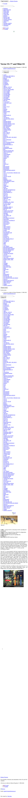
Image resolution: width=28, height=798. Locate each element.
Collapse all (6, 72)
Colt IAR (5, 254)
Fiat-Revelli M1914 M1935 (9, 170)
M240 (4, 268)
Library (4, 22)
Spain (4, 225)
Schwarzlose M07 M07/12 (9, 76)
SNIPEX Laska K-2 (7, 285)
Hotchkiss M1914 (7, 121)
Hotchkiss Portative (7, 125)
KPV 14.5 (5, 196)
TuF (4, 145)
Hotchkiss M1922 (7, 122)
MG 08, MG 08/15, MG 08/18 (9, 137)
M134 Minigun (6, 265)
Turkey (4, 242)
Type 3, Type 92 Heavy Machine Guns (11, 172)
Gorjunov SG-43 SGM (8, 210)
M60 (4, 270)
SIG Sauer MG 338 (7, 276)
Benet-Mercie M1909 (8, 247)
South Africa (6, 219)
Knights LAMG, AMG (8, 259)
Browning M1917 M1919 (8, 248)
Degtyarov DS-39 (7, 191)
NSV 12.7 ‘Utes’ (7, 199)
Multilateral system (7, 180)
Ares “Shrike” (6, 246)
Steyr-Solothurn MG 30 (8, 238)
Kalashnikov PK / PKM (8, 202)
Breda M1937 (6, 169)
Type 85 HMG (6, 93)
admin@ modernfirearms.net (9, 68)
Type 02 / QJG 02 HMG (8, 89)
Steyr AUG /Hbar (7, 77)
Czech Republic (6, 99)
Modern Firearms (14, 1)
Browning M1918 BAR (8, 249)
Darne (4, 120)
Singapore (5, 213)
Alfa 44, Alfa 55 (6, 226)
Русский (5, 3)
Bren (4, 149)
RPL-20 (5, 209)
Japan (4, 171)
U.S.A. (4, 244)
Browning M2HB (7, 251)
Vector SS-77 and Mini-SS (9, 220)
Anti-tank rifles (6, 18)
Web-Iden (9, 796)
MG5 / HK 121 (6, 132)
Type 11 (5, 174)
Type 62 (5, 175)
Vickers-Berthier (6, 154)
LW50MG (5, 263)
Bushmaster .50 (6, 252)
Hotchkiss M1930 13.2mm (9, 123)
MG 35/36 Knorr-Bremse (8, 142)
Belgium (5, 78)
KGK (4, 159)
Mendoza (5, 178)
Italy (4, 165)
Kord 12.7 (5, 193)
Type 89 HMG (6, 95)
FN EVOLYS (6, 81)
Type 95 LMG (6, 96)
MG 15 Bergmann (7, 139)
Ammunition (6, 20)
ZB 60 (4, 107)
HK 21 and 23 (6, 133)
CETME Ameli (6, 229)
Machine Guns (6, 17)
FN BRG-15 (6, 79)
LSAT (4, 262)
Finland (5, 112)
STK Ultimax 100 (7, 215)
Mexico (5, 177)
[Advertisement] (14, 47)
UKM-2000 (5, 186)
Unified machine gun (7, 211)
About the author (7, 24)
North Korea (6, 182)
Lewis (4, 260)
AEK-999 (5, 188)
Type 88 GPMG (6, 94)
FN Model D (6, 84)
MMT (4, 243)
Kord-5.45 (5, 194)
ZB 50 (4, 105)
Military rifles (6, 10)
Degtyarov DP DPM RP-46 (9, 189)
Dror (4, 161)
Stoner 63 (5, 279)
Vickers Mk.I (6, 156)
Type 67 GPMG (6, 90)
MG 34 (4, 140)
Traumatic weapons (7, 23)
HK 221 (5, 134)
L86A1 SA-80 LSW (7, 151)
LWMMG (5, 264)
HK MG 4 (5, 136)
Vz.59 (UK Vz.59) (7, 103)
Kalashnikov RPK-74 (8, 207)
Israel (4, 160)
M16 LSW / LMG (7, 267)
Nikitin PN (5, 198)
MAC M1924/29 (7, 126)
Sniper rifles (5, 13)
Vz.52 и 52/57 (6, 101)
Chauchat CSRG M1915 (8, 118)
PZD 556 (5, 100)
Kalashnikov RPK (7, 208)
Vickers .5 (5, 153)
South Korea (6, 221)
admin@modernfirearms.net (10, 791)
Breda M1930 (6, 166)
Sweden (5, 230)
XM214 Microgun (7, 281)
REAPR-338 (6, 275)
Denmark (5, 109)
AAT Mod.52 (6, 117)
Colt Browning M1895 (8, 253)
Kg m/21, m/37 (6, 231)
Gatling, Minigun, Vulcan (8, 181)
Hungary (5, 158)
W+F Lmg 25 (6, 240)
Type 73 (5, 183)
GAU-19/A (5, 257)
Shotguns (5, 15)
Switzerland (5, 233)
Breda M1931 (6, 167)
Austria (4, 74)
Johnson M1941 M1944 (8, 258)
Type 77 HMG (6, 92)
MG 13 (4, 138)
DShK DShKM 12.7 (7, 192)
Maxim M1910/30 (7, 197)
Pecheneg (5, 200)
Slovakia (5, 216)
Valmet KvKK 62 (7, 115)
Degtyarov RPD (6, 204)
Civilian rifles (6, 14)
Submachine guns (7, 9)
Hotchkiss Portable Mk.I (8, 150)
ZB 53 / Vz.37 (6, 106)
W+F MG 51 (6, 241)
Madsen (5, 110)
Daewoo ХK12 (6, 222)
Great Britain (6, 147)
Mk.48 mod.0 (6, 274)
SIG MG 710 (6, 237)
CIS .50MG (5, 214)
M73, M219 (5, 271)
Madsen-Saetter (6, 111)
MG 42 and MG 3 (7, 143)
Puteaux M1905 (6, 128)
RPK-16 (5, 205)
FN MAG (5, 82)
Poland (4, 185)
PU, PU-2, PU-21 (7, 203)
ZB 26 (4, 104)
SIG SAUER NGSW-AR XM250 (10, 278)
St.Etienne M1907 (7, 129)
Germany (5, 131)
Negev (4, 163)
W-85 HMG (5, 98)
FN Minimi (5, 83)
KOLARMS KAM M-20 (8, 218)
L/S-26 (4, 114)
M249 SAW (5, 269)
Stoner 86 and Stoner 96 (8, 280)
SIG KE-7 (5, 235)
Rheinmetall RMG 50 (8, 144)
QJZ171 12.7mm (7, 88)
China (4, 85)
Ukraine (5, 284)
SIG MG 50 (5, 236)
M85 (4, 273)
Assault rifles (6, 12)
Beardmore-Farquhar (7, 148)
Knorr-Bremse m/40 (7, 232)
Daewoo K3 (6, 224)
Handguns (5, 8)
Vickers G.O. (6, 155)
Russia (4, 187)
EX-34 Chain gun (7, 256)
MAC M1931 (6, 127)
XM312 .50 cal (6, 282)
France (4, 116)
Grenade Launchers (7, 19)
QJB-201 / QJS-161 (7, 87)
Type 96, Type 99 (7, 176)
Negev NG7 (6, 164)
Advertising (5, 25)
